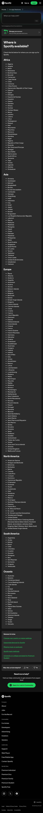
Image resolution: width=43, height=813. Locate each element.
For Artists (5, 723)
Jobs (3, 710)
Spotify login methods (11, 651)
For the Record (7, 714)
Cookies (4, 810)
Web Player (6, 753)
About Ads (10, 810)
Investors (5, 736)
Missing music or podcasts (13, 647)
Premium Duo (6, 774)
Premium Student (8, 783)
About (4, 706)
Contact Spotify (7, 761)
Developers (6, 727)
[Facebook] (16, 793)
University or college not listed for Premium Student (19, 657)
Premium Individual (9, 770)
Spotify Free (6, 787)
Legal (3, 806)
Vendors (5, 740)
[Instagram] (4, 793)
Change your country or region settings (18, 638)
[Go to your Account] (38, 32)
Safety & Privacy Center (12, 806)
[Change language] (22, 3)
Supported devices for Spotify (14, 642)
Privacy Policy (22, 806)
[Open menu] (40, 3)
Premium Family (7, 778)
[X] (10, 793)
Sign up (26, 3)
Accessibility (17, 810)
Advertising (6, 731)
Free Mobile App (8, 757)
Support (5, 749)
